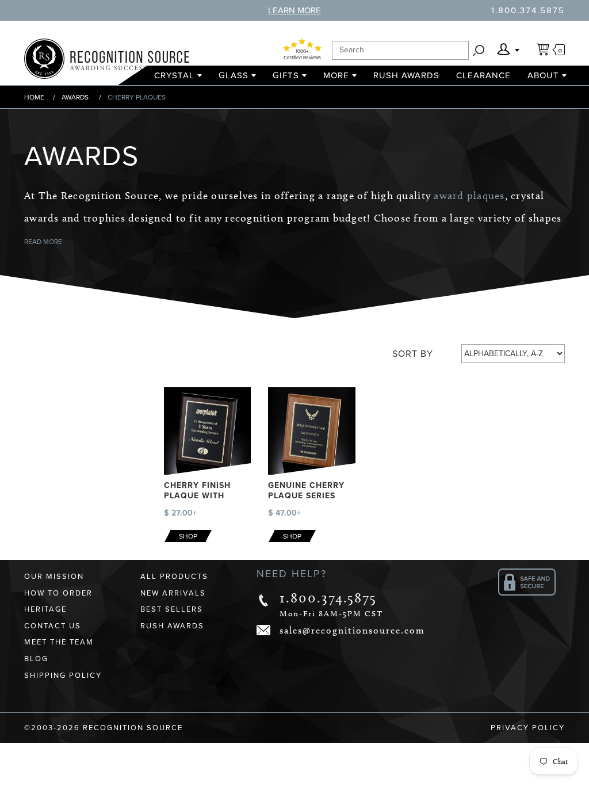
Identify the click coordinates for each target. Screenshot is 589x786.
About (543, 75)
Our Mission (54, 576)
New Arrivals (173, 593)
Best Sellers (171, 609)
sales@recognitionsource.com (352, 630)
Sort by (412, 354)
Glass (233, 75)
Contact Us (52, 626)
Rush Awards (406, 75)
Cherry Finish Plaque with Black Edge (197, 495)
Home (34, 97)
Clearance (483, 75)
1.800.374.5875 (528, 10)
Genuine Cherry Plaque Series (306, 490)
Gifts (286, 75)
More (336, 75)
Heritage (45, 609)
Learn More (294, 10)
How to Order (58, 593)
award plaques (469, 195)
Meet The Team (59, 642)
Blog (36, 658)
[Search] (478, 50)
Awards (75, 97)
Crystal (174, 75)
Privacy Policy (528, 727)
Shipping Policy (63, 675)
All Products (174, 576)
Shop (188, 536)
